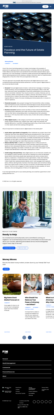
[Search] (40, 6)
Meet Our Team (22, 248)
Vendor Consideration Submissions (32, 388)
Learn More (7, 332)
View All (6, 269)
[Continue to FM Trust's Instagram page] (34, 401)
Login (45, 6)
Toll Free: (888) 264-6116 (23, 407)
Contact (18, 391)
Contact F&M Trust (9, 248)
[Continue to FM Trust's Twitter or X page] (46, 401)
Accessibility (32, 393)
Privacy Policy (45, 387)
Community (7, 63)
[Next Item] (30, 337)
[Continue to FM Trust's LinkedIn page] (42, 401)
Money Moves (9, 61)
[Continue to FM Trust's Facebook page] (50, 401)
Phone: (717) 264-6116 (23, 405)
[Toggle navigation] (50, 6)
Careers (17, 389)
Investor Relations (33, 391)
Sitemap (31, 395)
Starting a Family (29, 309)
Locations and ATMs (45, 390)
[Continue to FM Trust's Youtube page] (38, 401)
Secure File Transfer (20, 393)
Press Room (18, 387)
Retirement (15, 63)
